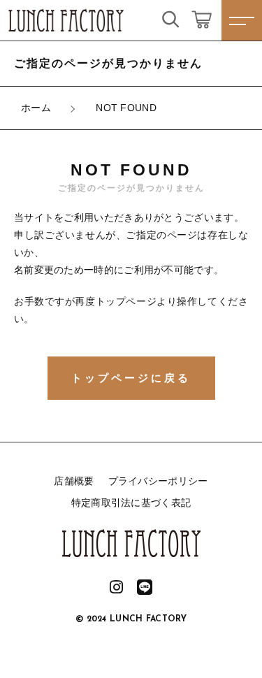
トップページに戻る (131, 378)
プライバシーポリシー (158, 480)
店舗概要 (74, 480)
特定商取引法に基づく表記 (131, 502)
